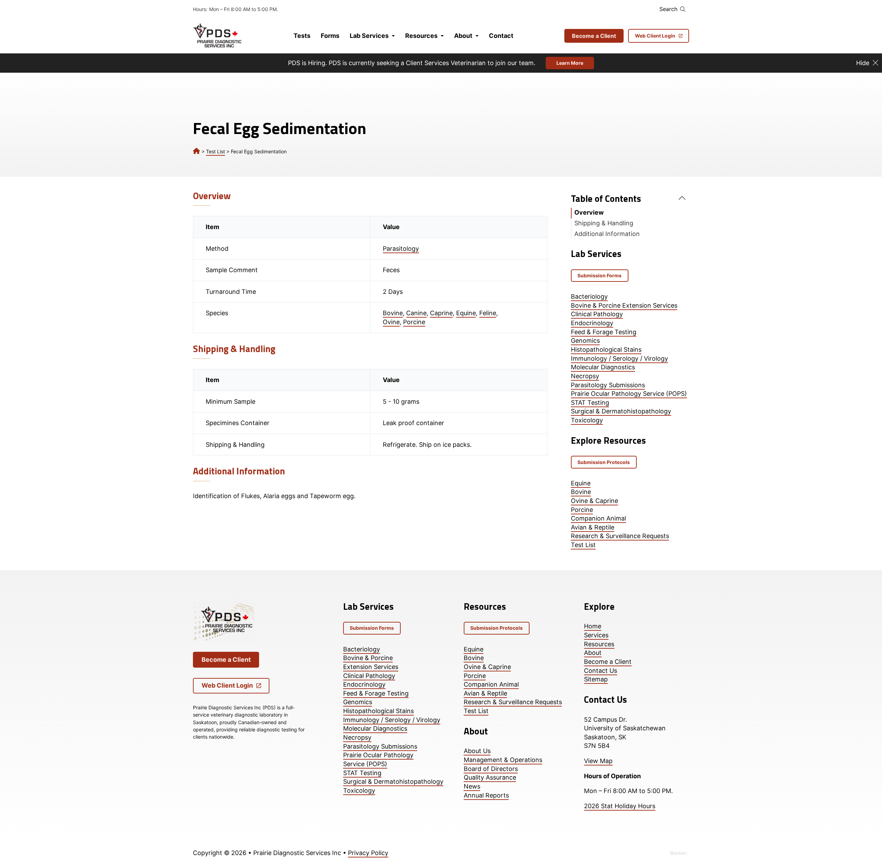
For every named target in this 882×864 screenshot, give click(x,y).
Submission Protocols (603, 462)
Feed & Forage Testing (603, 332)
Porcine (414, 322)
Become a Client (594, 35)
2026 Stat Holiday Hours (619, 806)
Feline (487, 313)
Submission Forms (599, 275)
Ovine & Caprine (594, 500)
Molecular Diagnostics (603, 367)
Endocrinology (592, 323)
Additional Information (607, 233)
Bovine (393, 313)
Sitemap (596, 679)
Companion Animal (598, 518)
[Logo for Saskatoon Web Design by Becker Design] (679, 852)
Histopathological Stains (606, 349)
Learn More (569, 63)
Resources (421, 35)
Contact (501, 35)
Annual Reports (486, 795)
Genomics (585, 340)
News (472, 786)
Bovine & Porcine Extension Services (624, 305)
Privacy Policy (368, 852)
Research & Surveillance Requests (620, 535)
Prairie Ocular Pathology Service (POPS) (629, 393)
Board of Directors (491, 768)
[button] (630, 199)
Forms (330, 35)
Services (596, 635)
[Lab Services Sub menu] (393, 36)
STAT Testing (590, 402)
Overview (589, 212)
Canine (416, 313)
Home (592, 626)
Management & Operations (503, 759)
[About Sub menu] (477, 36)
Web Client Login (655, 36)
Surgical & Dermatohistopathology (621, 411)
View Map (598, 760)
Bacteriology (589, 296)
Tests (302, 35)
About (463, 35)
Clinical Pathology (597, 314)
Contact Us (600, 670)
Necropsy (585, 376)
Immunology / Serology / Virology (619, 358)
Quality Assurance (490, 777)
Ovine (391, 322)
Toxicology (587, 420)
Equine (466, 313)
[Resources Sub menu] (442, 36)
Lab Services (369, 35)
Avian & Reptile (592, 527)
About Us (477, 750)
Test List (215, 151)
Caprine (441, 313)
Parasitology (401, 248)
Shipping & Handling (603, 223)
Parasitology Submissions (608, 385)
